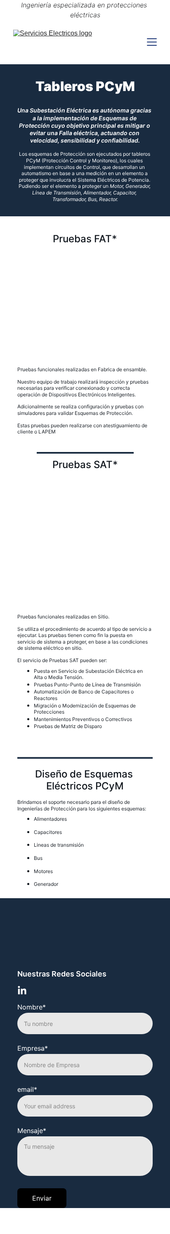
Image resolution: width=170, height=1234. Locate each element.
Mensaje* (31, 1130)
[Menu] (152, 42)
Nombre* (31, 1007)
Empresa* (32, 1048)
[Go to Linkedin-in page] (22, 990)
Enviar (42, 1198)
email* (27, 1089)
